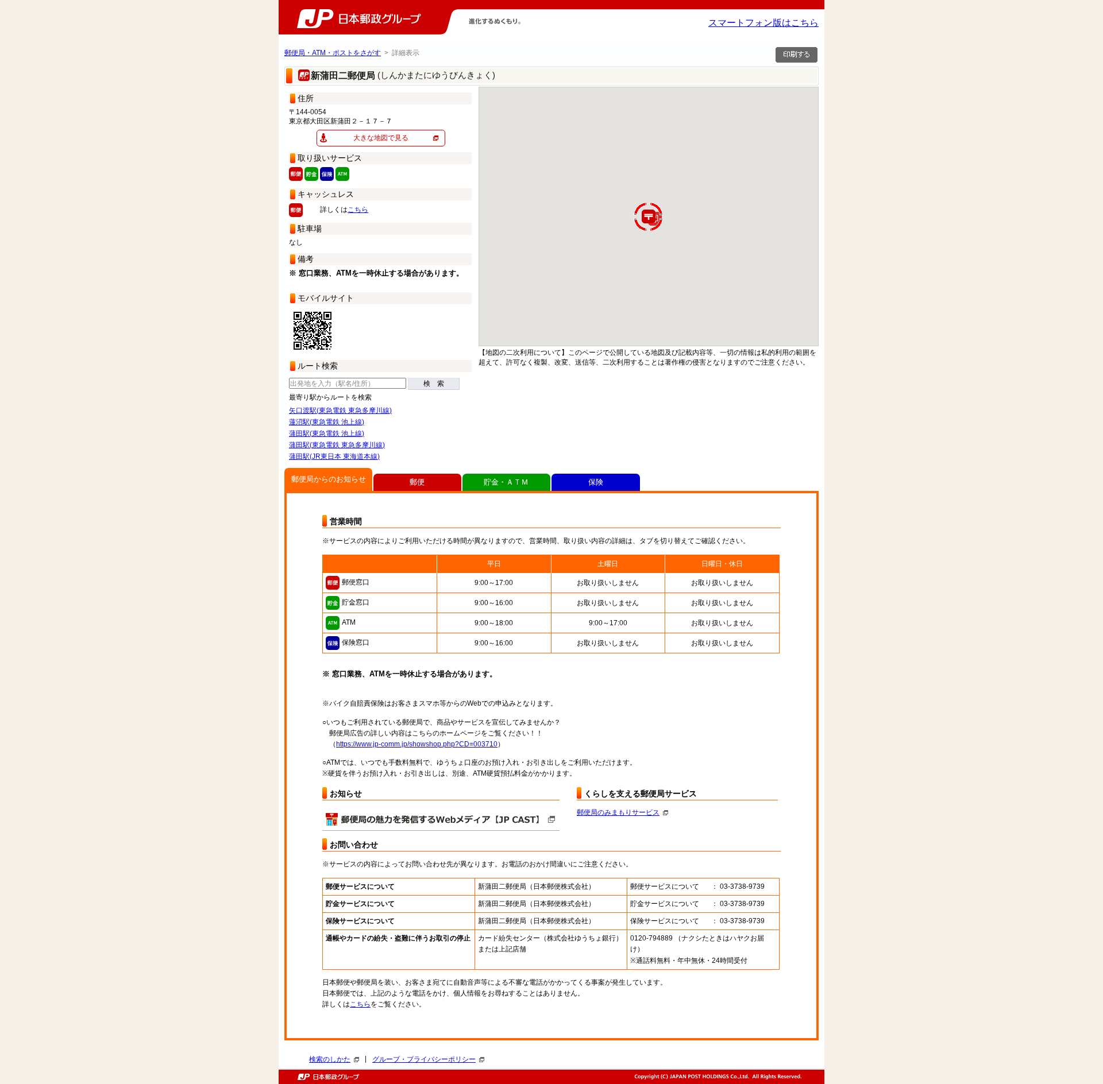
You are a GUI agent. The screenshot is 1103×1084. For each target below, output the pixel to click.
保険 (595, 482)
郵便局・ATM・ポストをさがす (332, 53)
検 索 (433, 384)
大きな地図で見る (380, 138)
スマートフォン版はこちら (763, 23)
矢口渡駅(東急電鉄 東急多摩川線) (340, 410)
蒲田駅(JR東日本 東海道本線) (334, 456)
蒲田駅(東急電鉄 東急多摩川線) (337, 445)
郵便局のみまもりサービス (618, 812)
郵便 (417, 482)
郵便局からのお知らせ (328, 479)
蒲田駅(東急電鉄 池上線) (326, 433)
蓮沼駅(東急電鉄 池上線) (326, 422)
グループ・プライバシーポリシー (424, 1059)
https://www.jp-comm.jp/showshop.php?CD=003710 (416, 744)
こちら (358, 210)
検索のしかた (329, 1059)
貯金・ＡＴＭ (506, 482)
